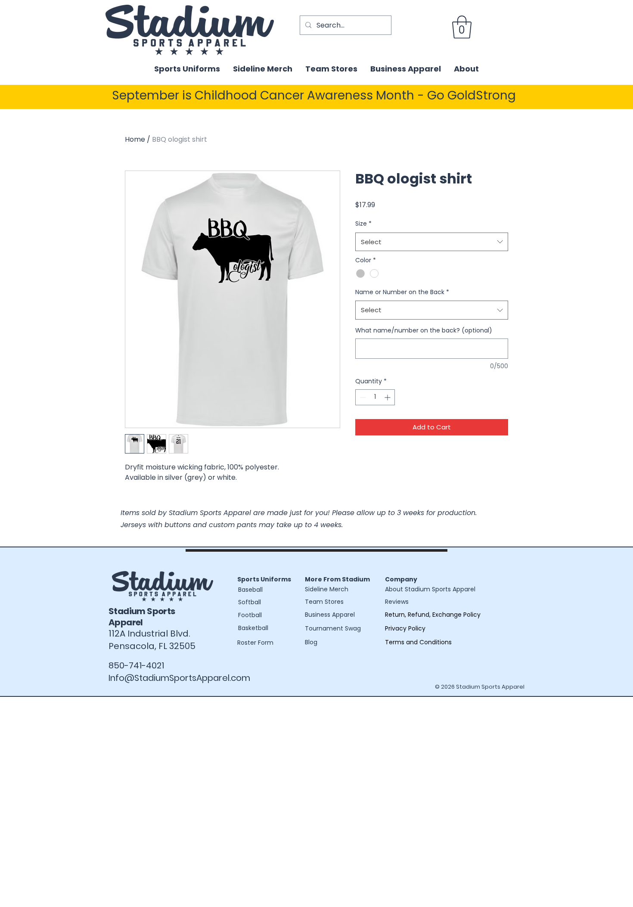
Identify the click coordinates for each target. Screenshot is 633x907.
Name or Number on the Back (402, 292)
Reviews (397, 601)
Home (135, 139)
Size (363, 223)
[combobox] (431, 242)
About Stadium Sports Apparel (430, 589)
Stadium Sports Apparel (142, 616)
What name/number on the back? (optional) (423, 330)
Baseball (250, 589)
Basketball (253, 628)
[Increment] (388, 397)
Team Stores (324, 601)
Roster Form (255, 642)
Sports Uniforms (264, 579)
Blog (311, 642)
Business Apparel (330, 614)
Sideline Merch (326, 589)
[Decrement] (362, 397)
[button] (462, 27)
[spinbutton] (375, 397)
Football (250, 615)
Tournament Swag (333, 628)
